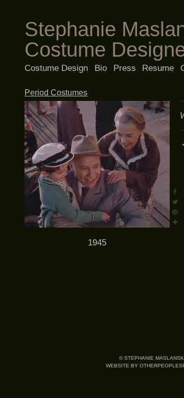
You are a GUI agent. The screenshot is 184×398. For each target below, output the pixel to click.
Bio (101, 68)
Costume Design (56, 68)
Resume (158, 68)
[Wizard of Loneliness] (97, 164)
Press (124, 68)
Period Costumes (56, 92)
